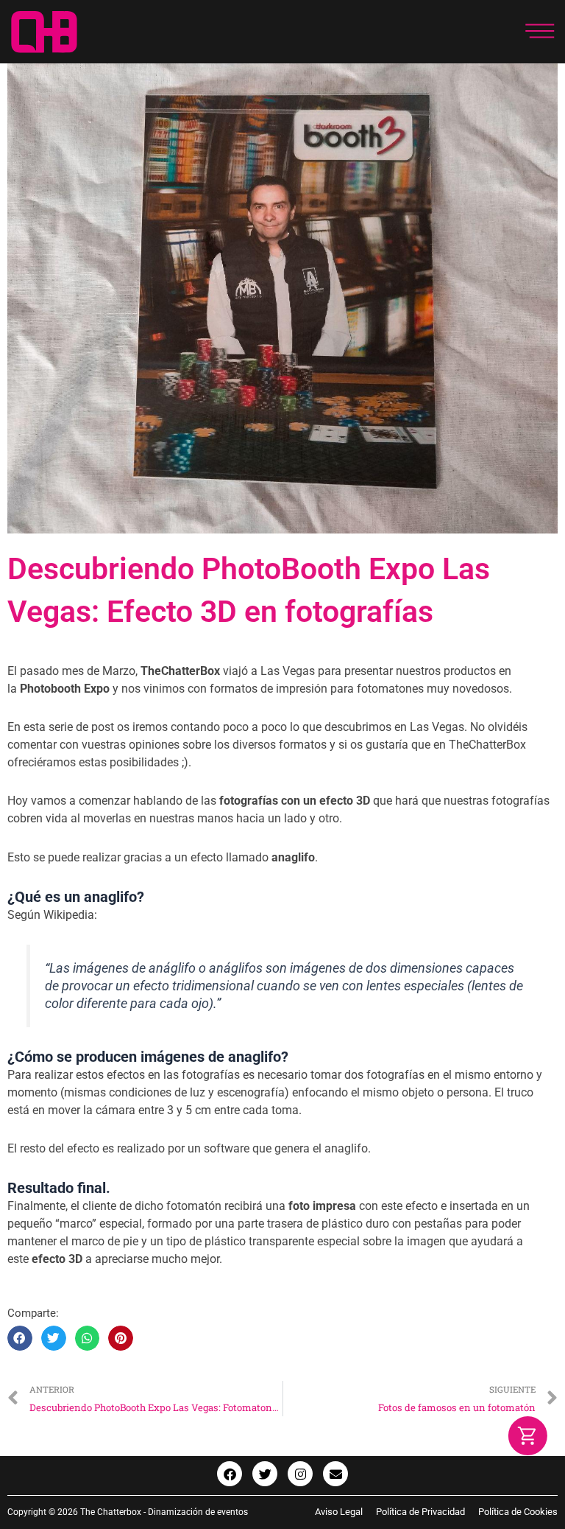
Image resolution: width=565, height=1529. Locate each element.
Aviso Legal (345, 1511)
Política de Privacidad (420, 1511)
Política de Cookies (518, 1511)
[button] (19, 1338)
